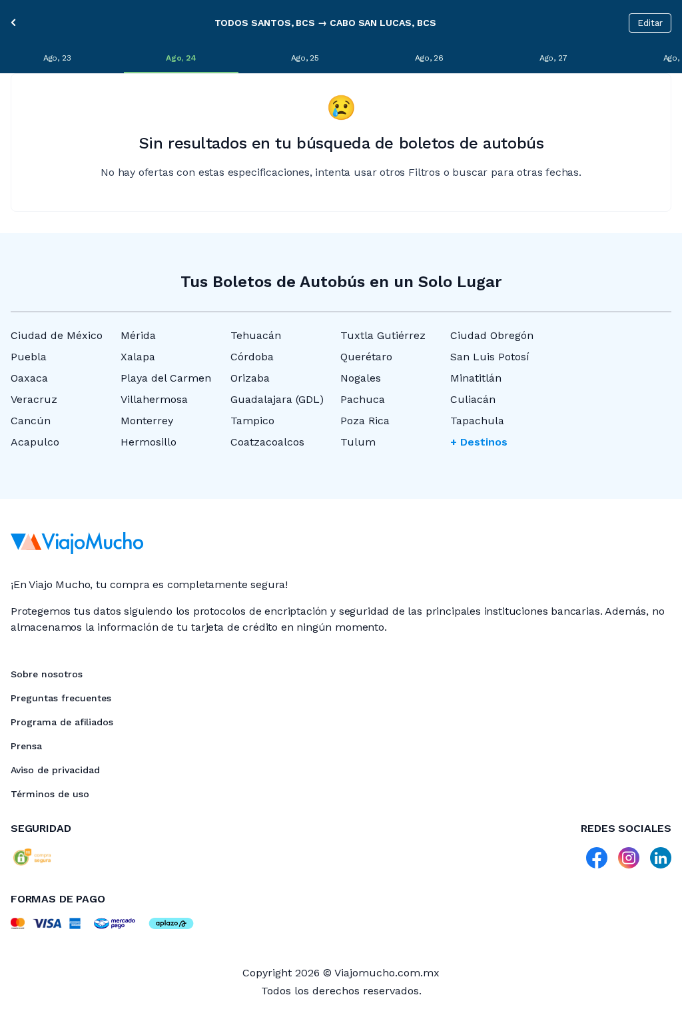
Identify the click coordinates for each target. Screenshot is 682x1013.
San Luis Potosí (489, 356)
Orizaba (250, 378)
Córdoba (252, 356)
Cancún (31, 420)
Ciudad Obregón (491, 335)
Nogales (360, 378)
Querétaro (366, 356)
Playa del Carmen (166, 378)
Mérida (138, 335)
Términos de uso (50, 794)
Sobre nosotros (47, 674)
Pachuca (362, 399)
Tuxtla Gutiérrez (383, 335)
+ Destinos (479, 442)
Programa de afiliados (62, 722)
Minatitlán (476, 378)
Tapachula (477, 420)
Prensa (26, 746)
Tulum (358, 442)
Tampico (252, 420)
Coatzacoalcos (267, 442)
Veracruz (34, 399)
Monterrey (147, 420)
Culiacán (473, 399)
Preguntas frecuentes (61, 698)
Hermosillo (148, 442)
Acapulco (35, 442)
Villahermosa (154, 399)
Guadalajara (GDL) (277, 399)
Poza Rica (365, 420)
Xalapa (138, 356)
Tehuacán (255, 335)
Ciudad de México (57, 335)
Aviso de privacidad (55, 770)
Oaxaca (29, 378)
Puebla (29, 356)
